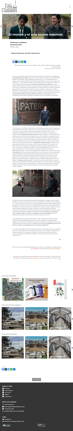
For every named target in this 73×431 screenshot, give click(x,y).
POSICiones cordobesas (18, 42)
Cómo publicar (9, 390)
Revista (7, 394)
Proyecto (7, 388)
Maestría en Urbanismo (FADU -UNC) (14, 421)
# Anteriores (8, 396)
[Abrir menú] (70, 7)
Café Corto (8, 392)
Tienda (7, 419)
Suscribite (36, 379)
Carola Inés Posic (16, 45)
